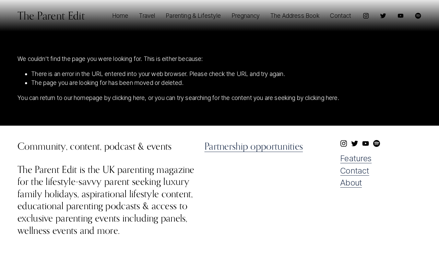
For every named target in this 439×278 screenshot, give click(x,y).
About (351, 183)
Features (355, 158)
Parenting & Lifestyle (193, 15)
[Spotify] (418, 15)
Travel (147, 15)
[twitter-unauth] (383, 15)
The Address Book (295, 15)
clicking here (128, 97)
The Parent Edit (51, 15)
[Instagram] (366, 15)
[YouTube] (400, 15)
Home (120, 15)
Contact (354, 171)
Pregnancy (246, 15)
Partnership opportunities (253, 146)
